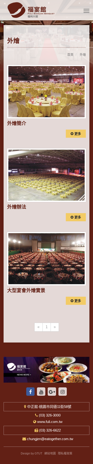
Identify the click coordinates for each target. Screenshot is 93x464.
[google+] (52, 391)
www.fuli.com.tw (49, 422)
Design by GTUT (31, 453)
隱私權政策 (65, 453)
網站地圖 (50, 453)
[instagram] (62, 391)
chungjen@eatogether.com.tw (49, 439)
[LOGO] (46, 10)
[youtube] (41, 391)
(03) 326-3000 (49, 415)
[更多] (46, 92)
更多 (77, 134)
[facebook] (30, 391)
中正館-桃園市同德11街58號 (48, 407)
